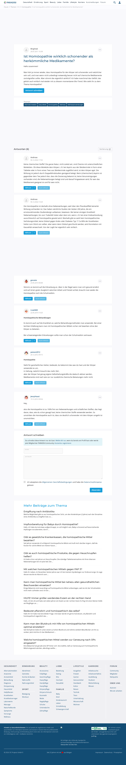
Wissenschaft (78, 701)
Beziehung (60, 671)
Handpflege (44, 683)
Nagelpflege (44, 701)
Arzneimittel (8, 677)
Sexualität (59, 683)
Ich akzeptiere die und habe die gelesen (64, 483)
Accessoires (44, 671)
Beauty (53, 2)
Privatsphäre (118, 752)
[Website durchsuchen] (114, 2)
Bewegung (26, 694)
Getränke (25, 674)
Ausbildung (92, 677)
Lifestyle (73, 2)
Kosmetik (43, 695)
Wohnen (76, 704)
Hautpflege (44, 686)
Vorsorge (7, 714)
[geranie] (27, 281)
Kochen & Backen (28, 677)
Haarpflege (44, 680)
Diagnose (7, 683)
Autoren (113, 688)
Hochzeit (59, 680)
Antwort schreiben (33, 90)
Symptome (8, 711)
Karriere (81, 2)
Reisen (75, 689)
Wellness (63, 104)
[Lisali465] (27, 311)
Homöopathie (26, 7)
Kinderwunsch (61, 700)
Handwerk (77, 683)
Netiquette (114, 677)
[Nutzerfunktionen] (119, 2)
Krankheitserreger (11, 698)
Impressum (99, 752)
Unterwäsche (45, 708)
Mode (42, 698)
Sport (46, 2)
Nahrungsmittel (28, 683)
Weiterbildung (93, 683)
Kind (57, 697)
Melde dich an (61, 440)
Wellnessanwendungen (75, 104)
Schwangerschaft (62, 709)
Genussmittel (78, 680)
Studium (91, 680)
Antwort (28, 457)
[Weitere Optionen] (99, 49)
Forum (103, 2)
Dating (58, 674)
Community (114, 671)
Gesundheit (27, 2)
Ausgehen (77, 671)
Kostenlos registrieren (63, 443)
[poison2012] (27, 353)
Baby (58, 694)
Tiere (75, 695)
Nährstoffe (26, 680)
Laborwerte (8, 701)
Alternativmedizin (30, 104)
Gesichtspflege (45, 677)
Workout (25, 697)
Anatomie (7, 674)
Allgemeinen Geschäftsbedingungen (57, 482)
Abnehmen (26, 671)
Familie (66, 2)
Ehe (57, 677)
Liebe (59, 2)
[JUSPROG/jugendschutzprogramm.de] (99, 728)
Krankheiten (8, 695)
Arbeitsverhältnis (94, 674)
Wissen (91, 686)
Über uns (115, 683)
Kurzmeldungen (92, 2)
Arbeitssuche (93, 671)
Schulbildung (61, 706)
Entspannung (9, 686)
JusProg (93, 736)
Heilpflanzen (8, 692)
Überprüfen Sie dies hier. (69, 745)
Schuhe (42, 704)
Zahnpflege (44, 711)
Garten (76, 677)
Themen (13, 7)
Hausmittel (8, 689)
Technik (76, 692)
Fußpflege (43, 674)
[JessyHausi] (27, 397)
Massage (7, 704)
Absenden (96, 490)
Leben (58, 703)
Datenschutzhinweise (93, 482)
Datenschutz (108, 752)
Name (27, 449)
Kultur (75, 686)
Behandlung (8, 680)
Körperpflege (44, 689)
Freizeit (76, 674)
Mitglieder (113, 674)
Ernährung (38, 2)
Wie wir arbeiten (116, 691)
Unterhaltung (78, 698)
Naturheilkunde (10, 708)
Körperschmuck (45, 692)
